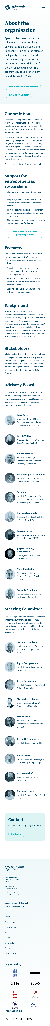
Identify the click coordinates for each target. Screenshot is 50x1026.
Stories (7, 937)
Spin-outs (9, 932)
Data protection (11, 953)
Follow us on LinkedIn (14, 906)
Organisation (10, 943)
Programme (10, 922)
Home (7, 916)
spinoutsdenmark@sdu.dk (16, 903)
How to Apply (10, 927)
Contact (8, 948)
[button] (23, 87)
